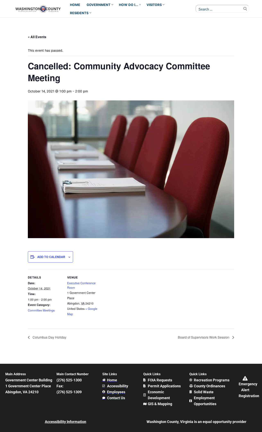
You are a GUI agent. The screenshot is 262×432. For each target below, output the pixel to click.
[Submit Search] (245, 9)
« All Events (37, 36)
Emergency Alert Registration (249, 390)
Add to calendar (51, 257)
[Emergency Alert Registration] (245, 378)
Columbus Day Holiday (49, 337)
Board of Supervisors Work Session (204, 337)
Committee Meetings (41, 310)
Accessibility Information (65, 421)
